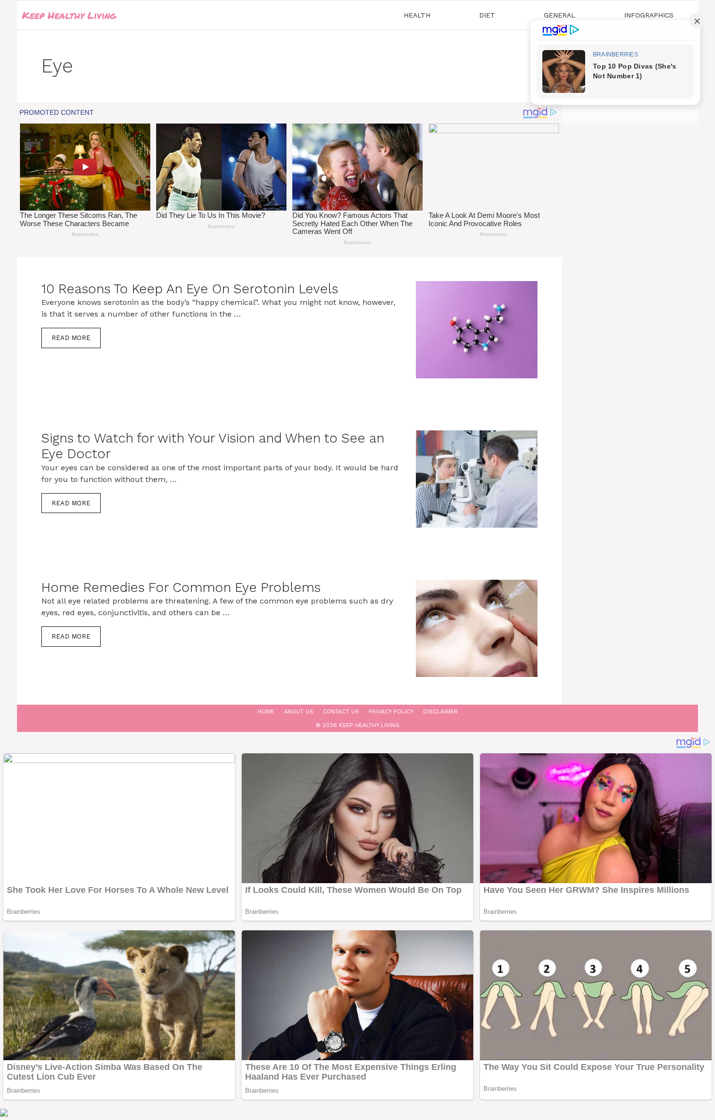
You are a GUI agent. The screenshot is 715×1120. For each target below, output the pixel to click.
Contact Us (341, 711)
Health (417, 15)
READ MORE (71, 337)
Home (266, 711)
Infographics (649, 15)
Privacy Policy (391, 711)
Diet (487, 15)
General (559, 15)
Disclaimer (440, 711)
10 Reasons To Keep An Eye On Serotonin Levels (189, 289)
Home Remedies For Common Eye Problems (181, 587)
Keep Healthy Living (69, 15)
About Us (298, 711)
